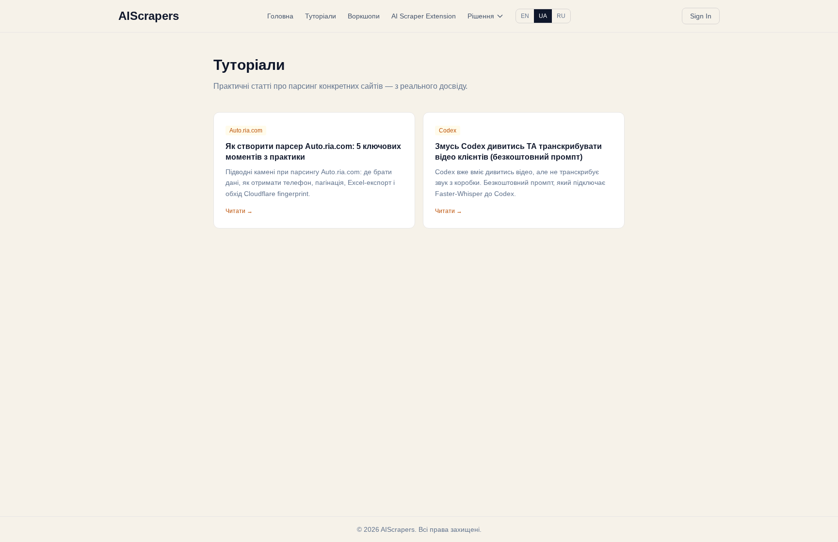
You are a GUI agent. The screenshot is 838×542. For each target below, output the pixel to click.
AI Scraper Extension (423, 16)
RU (561, 16)
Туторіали (320, 16)
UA (543, 16)
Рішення (480, 16)
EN (525, 16)
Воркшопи (364, 16)
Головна (280, 16)
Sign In (700, 16)
